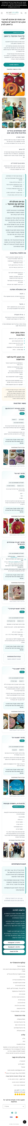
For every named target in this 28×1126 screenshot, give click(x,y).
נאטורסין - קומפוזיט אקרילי (18, 1011)
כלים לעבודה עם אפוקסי (18, 991)
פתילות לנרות (21, 1002)
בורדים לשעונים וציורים (19, 980)
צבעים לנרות (21, 1000)
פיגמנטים (22, 977)
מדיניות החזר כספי (20, 1025)
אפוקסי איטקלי (21, 966)
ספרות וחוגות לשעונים (19, 982)
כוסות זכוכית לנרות (20, 1005)
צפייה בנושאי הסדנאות (14, 69)
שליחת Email (14, 951)
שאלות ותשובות (21, 1044)
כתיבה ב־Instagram (14, 942)
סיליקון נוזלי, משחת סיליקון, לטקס (16, 988)
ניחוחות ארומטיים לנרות (18, 997)
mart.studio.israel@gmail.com (16, 1070)
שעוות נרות (22, 994)
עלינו (23, 1038)
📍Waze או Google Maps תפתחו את (15, 1073)
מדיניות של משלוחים (19, 1028)
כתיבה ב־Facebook (14, 947)
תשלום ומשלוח (21, 1019)
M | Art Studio (16, 1124)
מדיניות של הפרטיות (19, 1022)
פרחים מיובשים (21, 1008)
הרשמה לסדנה (14, 64)
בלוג (24, 1041)
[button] (2, 13)
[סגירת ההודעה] (2, 559)
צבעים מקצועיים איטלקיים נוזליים (16, 974)
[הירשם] (23, 1106)
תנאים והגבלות (21, 1030)
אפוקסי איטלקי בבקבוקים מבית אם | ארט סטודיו (14, 970)
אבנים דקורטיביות (20, 985)
